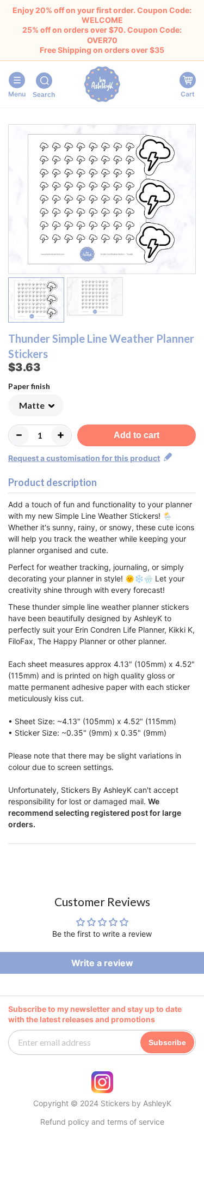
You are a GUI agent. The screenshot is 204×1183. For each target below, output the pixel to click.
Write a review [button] (102, 962)
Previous (15, 201)
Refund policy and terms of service (102, 1122)
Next (189, 201)
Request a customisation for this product (84, 458)
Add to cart (136, 435)
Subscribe (167, 1042)
